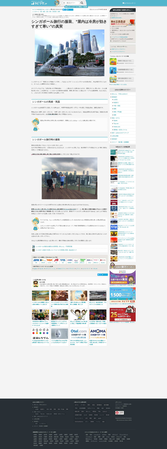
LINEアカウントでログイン (118, 49)
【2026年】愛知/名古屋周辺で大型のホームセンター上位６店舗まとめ (126, 196)
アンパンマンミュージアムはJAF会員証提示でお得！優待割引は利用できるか (126, 240)
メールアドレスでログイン (118, 51)
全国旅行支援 (78, 415)
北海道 (35, 434)
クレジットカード (79, 418)
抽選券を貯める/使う (116, 17)
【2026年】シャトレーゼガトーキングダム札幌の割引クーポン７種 (126, 245)
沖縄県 (41, 445)
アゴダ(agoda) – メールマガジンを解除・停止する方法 (126, 182)
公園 (103, 436)
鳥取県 (51, 441)
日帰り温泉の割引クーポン (125, 78)
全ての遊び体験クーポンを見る (119, 84)
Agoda (115, 120)
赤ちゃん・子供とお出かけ (120, 94)
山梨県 (35, 439)
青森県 (40, 434)
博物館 (105, 439)
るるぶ (89, 262)
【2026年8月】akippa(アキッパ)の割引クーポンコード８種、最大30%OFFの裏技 (126, 152)
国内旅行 (114, 97)
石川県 (72, 436)
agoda (35, 268)
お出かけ (105, 411)
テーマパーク (94, 441)
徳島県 (77, 441)
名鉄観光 (69, 262)
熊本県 (65, 443)
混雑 (103, 421)
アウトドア (119, 436)
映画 (109, 434)
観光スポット (89, 439)
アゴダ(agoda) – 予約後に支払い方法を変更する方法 (126, 188)
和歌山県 (46, 441)
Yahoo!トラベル (62, 268)
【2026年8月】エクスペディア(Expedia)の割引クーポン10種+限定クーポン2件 (126, 233)
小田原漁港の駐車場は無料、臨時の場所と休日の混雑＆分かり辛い (126, 176)
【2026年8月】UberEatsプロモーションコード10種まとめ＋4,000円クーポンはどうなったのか (126, 158)
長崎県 (60, 443)
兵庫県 (35, 441)
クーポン (83, 405)
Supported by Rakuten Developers (123, 418)
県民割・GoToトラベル (120, 129)
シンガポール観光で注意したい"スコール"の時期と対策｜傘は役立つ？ (56, 250)
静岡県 (92, 421)
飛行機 (96, 415)
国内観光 (99, 405)
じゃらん (49, 262)
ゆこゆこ (103, 262)
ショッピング (97, 434)
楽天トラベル (83, 262)
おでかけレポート (130, 3)
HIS (36, 262)
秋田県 (55, 434)
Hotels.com (117, 126)
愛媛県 (40, 443)
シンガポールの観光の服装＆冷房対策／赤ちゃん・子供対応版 (54, 246)
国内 (82, 411)
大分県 (71, 443)
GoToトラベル (91, 408)
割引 (89, 405)
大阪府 (76, 439)
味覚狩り (116, 102)
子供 (76, 408)
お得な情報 (115, 136)
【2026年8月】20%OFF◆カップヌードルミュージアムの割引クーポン (126, 258)
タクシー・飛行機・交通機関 (120, 142)
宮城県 (50, 434)
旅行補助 (106, 405)
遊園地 (87, 441)
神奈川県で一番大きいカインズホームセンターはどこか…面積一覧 (126, 251)
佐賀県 (55, 443)
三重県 (60, 439)
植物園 (128, 439)
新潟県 (61, 436)
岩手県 (45, 434)
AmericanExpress (79, 421)
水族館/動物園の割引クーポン (125, 69)
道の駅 (116, 441)
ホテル (76, 405)
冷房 (41, 11)
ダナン (86, 421)
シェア (65, 9)
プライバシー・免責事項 (121, 406)
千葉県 (45, 436)
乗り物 (121, 441)
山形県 (60, 434)
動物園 (118, 439)
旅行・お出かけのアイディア (120, 132)
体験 (125, 436)
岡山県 (61, 441)
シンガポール (35, 11)
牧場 (95, 436)
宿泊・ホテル (116, 118)
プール (107, 436)
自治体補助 (82, 408)
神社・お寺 (112, 439)
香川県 (35, 443)
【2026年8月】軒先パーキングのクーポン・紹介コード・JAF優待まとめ (126, 208)
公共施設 (110, 441)
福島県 (65, 434)
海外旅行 (54, 11)
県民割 (94, 411)
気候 (47, 11)
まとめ (85, 415)
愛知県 (55, 439)
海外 (50, 11)
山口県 (72, 441)
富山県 (66, 436)
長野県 (40, 439)
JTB (56, 262)
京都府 (71, 439)
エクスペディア (86, 268)
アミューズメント (124, 434)
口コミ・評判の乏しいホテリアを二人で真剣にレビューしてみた (126, 201)
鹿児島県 (36, 445)
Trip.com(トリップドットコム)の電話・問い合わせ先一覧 (126, 226)
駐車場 (90, 415)
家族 (98, 408)
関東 (115, 115)
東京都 (107, 415)
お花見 (116, 99)
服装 (44, 11)
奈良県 (40, 441)
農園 (99, 436)
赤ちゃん (88, 411)
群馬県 (35, 436)
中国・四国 (117, 105)
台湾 (36, 423)
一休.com (43, 262)
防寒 (59, 11)
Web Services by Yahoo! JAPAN (124, 420)
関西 (115, 108)
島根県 (56, 441)
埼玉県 (40, 436)
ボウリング (115, 434)
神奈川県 (77, 411)
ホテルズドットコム (50, 268)
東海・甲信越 (117, 112)
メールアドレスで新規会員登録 (119, 37)
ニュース (102, 415)
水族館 (123, 439)
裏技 (95, 418)
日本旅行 (76, 262)
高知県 (45, 443)
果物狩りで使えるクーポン (125, 60)
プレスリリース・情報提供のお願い (123, 404)
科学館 (95, 439)
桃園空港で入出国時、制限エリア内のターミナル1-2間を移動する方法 (126, 164)
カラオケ (104, 434)
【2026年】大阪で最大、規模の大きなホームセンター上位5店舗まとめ (126, 221)
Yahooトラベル (97, 262)
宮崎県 (76, 443)
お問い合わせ (118, 402)
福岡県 (50, 443)
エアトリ (78, 268)
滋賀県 (65, 439)
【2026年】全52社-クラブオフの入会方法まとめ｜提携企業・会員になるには (126, 214)
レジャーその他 (102, 441)
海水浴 (112, 436)
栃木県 (76, 434)
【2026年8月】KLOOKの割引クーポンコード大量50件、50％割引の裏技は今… (126, 171)
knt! (63, 262)
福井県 (77, 436)
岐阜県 (45, 439)
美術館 (100, 439)
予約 (99, 411)
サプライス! (71, 268)
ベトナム (98, 421)
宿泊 (93, 405)
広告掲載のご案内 (119, 408)
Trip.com (41, 268)
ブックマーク (71, 9)
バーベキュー (89, 436)
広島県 (66, 441)
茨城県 (71, 434)
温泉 (87, 434)
